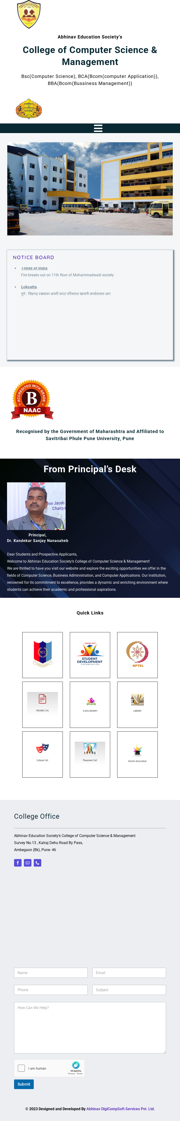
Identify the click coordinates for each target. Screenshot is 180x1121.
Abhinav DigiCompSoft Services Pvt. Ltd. (120, 1109)
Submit (24, 1084)
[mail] (27, 863)
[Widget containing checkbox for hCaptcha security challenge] (49, 1068)
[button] (10, 189)
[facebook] (18, 863)
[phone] (37, 863)
